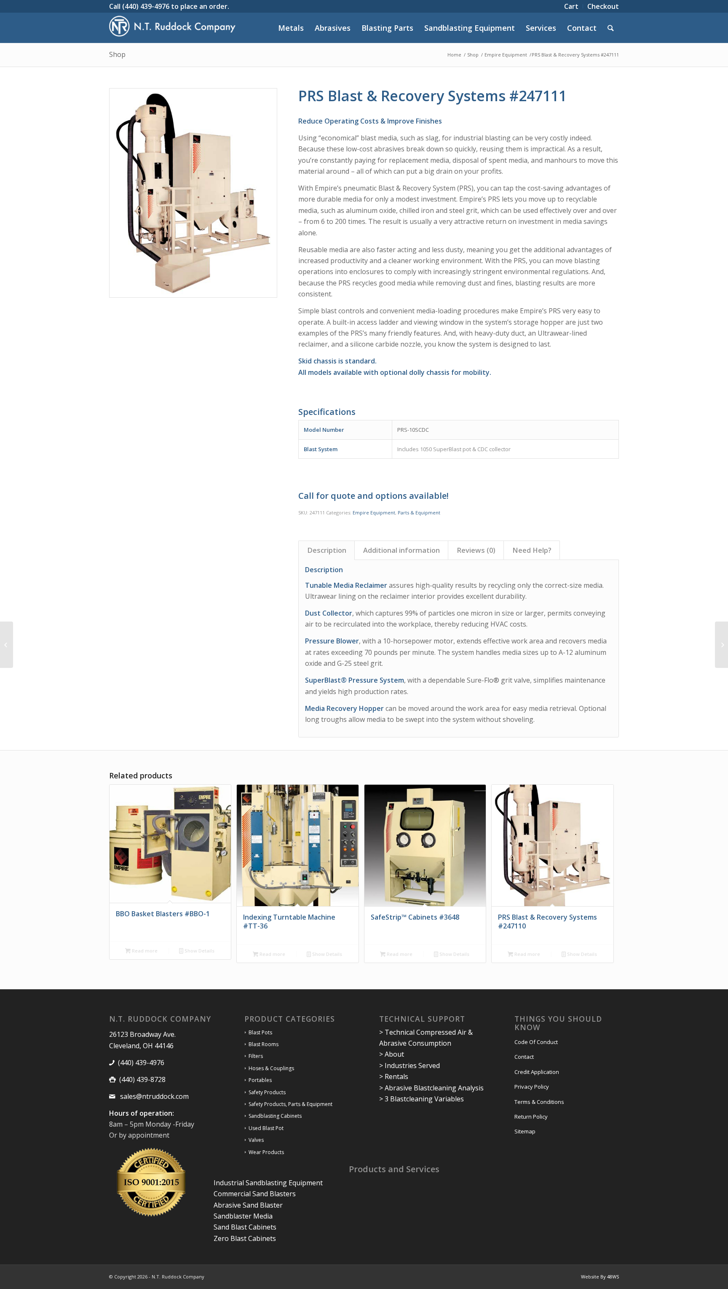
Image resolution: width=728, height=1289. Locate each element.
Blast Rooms (263, 1044)
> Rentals (393, 1076)
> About (391, 1054)
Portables (260, 1080)
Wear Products (266, 1152)
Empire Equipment (505, 54)
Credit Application (536, 1072)
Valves (256, 1140)
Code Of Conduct (536, 1042)
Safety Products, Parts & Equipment (290, 1104)
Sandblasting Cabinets (275, 1115)
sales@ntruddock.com (153, 1096)
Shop (117, 54)
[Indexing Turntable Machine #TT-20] (721, 645)
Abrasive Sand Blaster (248, 1205)
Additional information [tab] (401, 550)
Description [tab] (326, 550)
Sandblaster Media (243, 1216)
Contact (524, 1056)
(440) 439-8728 (142, 1079)
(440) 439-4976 (145, 6)
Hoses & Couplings (271, 1068)
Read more (144, 950)
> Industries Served (409, 1065)
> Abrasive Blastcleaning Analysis (431, 1088)
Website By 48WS (600, 1276)
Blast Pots (260, 1032)
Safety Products (267, 1092)
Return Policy (531, 1116)
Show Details (198, 950)
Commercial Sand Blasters (255, 1193)
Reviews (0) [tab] (476, 550)
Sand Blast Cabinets (245, 1227)
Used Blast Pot (266, 1128)
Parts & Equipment (419, 512)
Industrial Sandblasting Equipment (268, 1182)
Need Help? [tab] (531, 550)
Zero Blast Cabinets (245, 1238)
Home (454, 54)
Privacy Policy (531, 1086)
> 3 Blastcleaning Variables (421, 1098)
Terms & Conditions (539, 1102)
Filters (256, 1056)
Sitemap (524, 1131)
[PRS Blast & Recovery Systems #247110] (6, 645)
